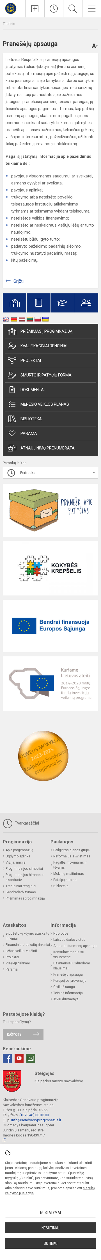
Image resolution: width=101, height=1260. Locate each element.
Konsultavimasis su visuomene (68, 954)
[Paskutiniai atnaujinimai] (54, 8)
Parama (28, 433)
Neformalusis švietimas (71, 856)
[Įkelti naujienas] (35, 8)
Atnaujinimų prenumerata (47, 448)
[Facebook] (7, 1058)
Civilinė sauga (64, 987)
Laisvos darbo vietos (69, 940)
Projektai (30, 360)
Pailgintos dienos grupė (71, 850)
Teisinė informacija (68, 993)
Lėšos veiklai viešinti (21, 951)
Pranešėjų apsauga (68, 974)
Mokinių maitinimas (68, 874)
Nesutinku (50, 1228)
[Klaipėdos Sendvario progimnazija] (12, 8)
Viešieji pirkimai (18, 963)
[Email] (30, 1058)
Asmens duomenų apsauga (75, 946)
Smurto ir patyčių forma (46, 375)
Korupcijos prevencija (69, 981)
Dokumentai (32, 389)
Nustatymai (50, 1212)
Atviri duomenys (66, 999)
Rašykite (14, 1034)
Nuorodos (60, 933)
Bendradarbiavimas (21, 892)
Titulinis (9, 24)
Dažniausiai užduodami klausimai (71, 965)
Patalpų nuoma (65, 880)
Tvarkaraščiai (26, 823)
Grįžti (18, 281)
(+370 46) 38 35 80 (34, 1115)
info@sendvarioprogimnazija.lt (36, 1120)
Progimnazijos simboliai (24, 869)
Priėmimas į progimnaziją (46, 331)
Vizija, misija (16, 862)
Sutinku (51, 1243)
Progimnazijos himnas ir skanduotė (24, 877)
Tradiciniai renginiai (21, 886)
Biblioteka (31, 419)
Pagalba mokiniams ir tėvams (70, 864)
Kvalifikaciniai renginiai (43, 346)
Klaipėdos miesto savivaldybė (59, 1081)
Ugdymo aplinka (18, 856)
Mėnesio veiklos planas (44, 404)
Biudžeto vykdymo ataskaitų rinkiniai (27, 936)
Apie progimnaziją (19, 850)
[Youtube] (19, 1058)
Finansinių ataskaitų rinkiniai (28, 945)
